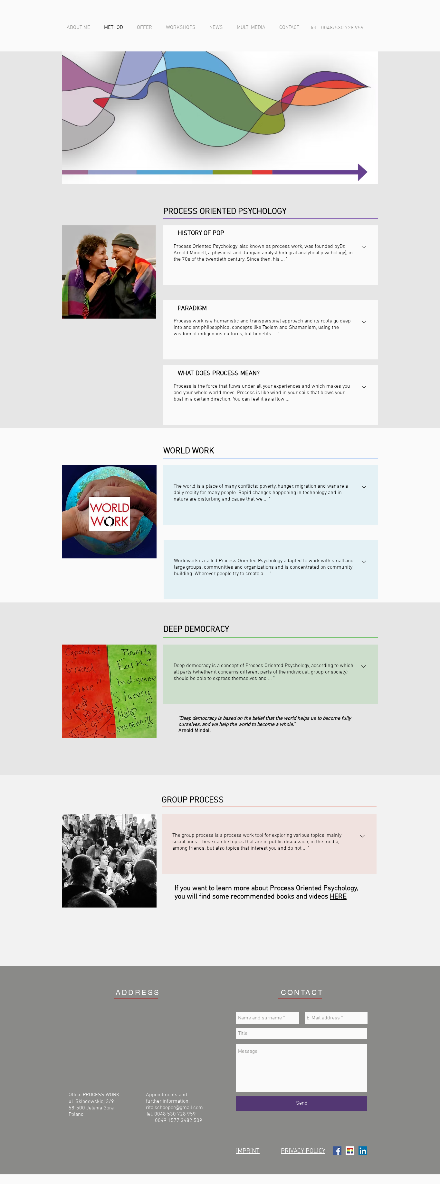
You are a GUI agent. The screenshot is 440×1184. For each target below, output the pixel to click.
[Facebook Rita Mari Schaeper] (337, 1150)
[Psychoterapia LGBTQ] (350, 1150)
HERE (338, 896)
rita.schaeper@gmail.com (174, 1108)
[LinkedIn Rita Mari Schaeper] (363, 1150)
